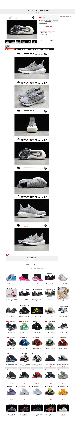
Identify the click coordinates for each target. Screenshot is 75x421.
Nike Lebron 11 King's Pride (50, 348)
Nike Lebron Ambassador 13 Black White (50, 381)
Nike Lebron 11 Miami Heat (63, 348)
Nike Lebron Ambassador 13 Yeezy (50, 397)
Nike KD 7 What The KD (63, 316)
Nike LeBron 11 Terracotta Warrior (11, 364)
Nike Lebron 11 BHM (11, 332)
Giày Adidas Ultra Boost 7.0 (12, 264)
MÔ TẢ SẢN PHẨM (10, 49)
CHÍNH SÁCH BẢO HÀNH (35, 49)
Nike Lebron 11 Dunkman (50, 332)
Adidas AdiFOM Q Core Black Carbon (37, 415)
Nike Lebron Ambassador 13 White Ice (37, 398)
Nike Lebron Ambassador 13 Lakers (11, 397)
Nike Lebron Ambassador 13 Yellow (63, 397)
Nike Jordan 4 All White (63, 283)
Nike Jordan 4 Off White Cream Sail (63, 300)
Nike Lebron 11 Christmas (24, 332)
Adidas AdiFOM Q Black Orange (24, 414)
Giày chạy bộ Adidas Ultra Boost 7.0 (30, 264)
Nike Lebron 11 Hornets (24, 348)
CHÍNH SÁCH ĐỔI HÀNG (48, 49)
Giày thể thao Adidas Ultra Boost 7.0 (39, 264)
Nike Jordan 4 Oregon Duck (11, 316)
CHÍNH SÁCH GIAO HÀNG (22, 49)
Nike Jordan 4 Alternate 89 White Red (11, 300)
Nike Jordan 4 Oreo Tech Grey (24, 316)
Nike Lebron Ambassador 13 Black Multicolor (24, 381)
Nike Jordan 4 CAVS (24, 299)
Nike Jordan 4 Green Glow (50, 299)
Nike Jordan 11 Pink (24, 283)
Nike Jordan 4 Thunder (37, 316)
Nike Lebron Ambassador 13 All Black (50, 365)
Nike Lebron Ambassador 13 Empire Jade (63, 381)
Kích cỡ (41, 28)
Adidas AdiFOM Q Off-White (62, 414)
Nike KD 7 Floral (50, 316)
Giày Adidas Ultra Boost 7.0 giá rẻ (48, 264)
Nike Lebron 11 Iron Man (37, 348)
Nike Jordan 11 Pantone (11, 283)
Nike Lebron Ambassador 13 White (24, 397)
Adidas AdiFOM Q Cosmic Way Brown (50, 415)
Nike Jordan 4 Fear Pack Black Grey (37, 300)
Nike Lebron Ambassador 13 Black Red (37, 381)
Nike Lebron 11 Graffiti (11, 348)
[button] (6, 27)
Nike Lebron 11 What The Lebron (24, 364)
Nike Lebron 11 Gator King (63, 332)
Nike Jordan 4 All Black (50, 283)
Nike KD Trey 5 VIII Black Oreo (37, 364)
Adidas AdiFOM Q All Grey (11, 414)
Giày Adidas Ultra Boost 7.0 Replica (20, 264)
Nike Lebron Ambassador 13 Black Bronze (11, 381)
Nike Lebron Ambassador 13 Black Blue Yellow (62, 365)
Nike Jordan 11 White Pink (37, 283)
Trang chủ (31, 12)
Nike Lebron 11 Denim (37, 332)
